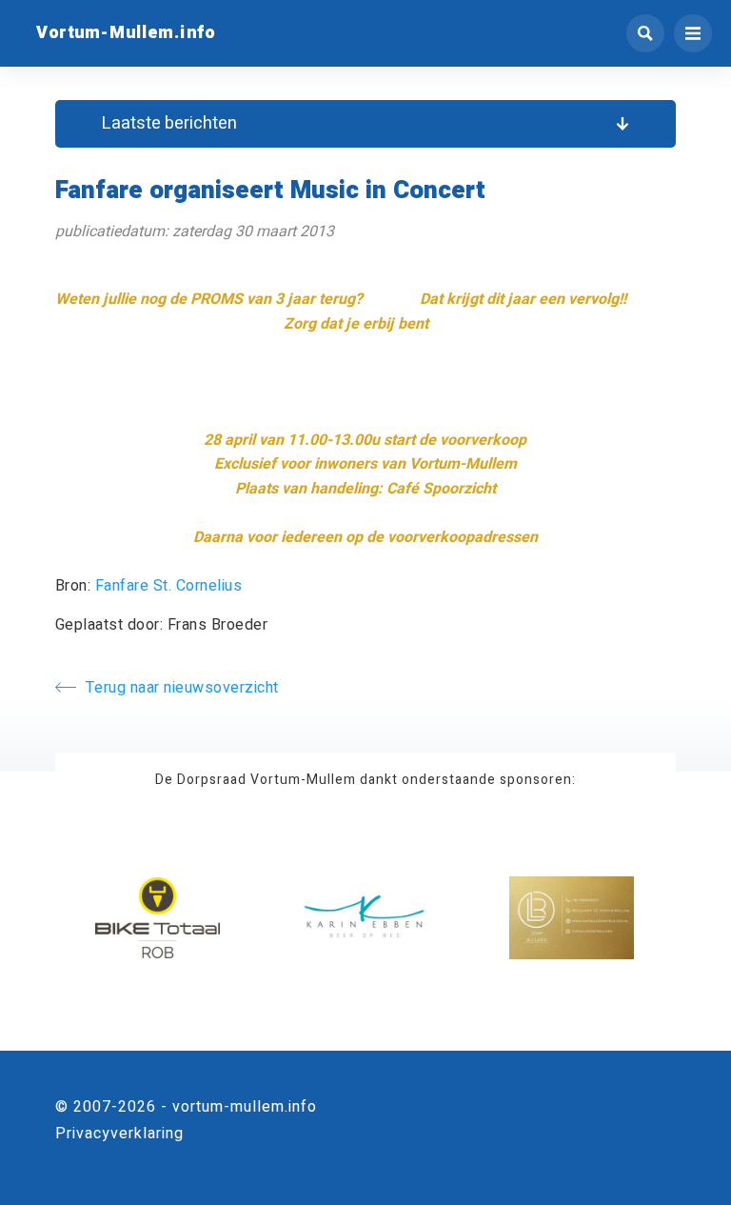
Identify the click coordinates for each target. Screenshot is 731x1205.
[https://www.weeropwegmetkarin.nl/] (365, 918)
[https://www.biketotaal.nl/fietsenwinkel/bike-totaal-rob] (157, 918)
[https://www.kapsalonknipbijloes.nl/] (571, 918)
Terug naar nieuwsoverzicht (182, 687)
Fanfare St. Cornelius (169, 585)
